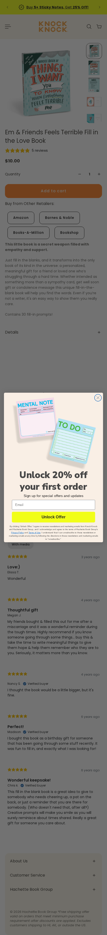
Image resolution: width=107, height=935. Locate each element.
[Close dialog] (98, 397)
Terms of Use (35, 533)
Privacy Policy (17, 533)
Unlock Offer (53, 517)
